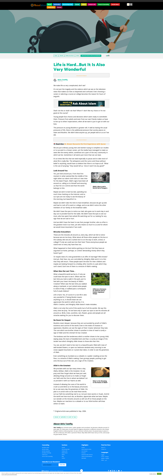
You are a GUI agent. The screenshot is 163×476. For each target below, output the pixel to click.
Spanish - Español (105, 458)
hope (75, 417)
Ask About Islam (45, 447)
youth (69, 417)
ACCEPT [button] (159, 473)
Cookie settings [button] (152, 473)
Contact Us (103, 449)
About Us (103, 447)
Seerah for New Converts (87, 454)
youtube (119, 470)
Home (56, 55)
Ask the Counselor (46, 451)
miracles (56, 417)
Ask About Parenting (46, 452)
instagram (112, 470)
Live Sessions (84, 451)
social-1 (121, 470)
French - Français (105, 456)
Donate (59, 7)
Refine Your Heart (70, 55)
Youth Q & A (51, 7)
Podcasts (84, 452)
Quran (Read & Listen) (86, 449)
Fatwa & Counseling (103, 4)
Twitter (110, 470)
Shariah (77, 4)
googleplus (116, 470)
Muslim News (115, 4)
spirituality (63, 417)
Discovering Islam (67, 4)
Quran (49, 4)
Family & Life (92, 4)
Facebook (108, 470)
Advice (77, 55)
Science (63, 458)
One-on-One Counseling (47, 456)
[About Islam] (38, 5)
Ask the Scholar (45, 449)
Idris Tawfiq (63, 80)
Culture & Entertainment (87, 456)
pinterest (114, 470)
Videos (84, 4)
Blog (63, 456)
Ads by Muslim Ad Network (81, 1)
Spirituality (57, 4)
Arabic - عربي (104, 460)
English (102, 454)
